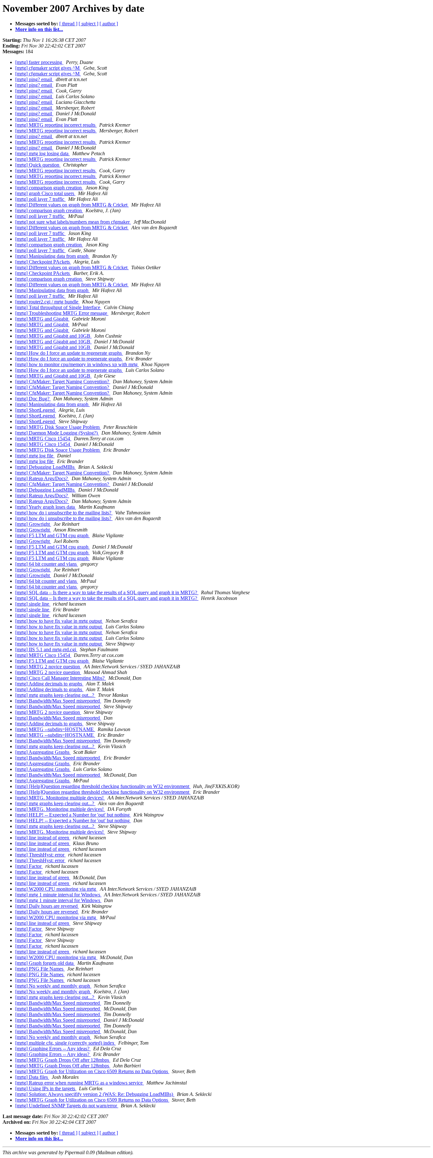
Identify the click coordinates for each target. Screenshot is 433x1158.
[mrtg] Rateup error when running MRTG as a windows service (79, 1082)
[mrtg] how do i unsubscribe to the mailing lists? (64, 512)
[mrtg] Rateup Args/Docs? (42, 478)
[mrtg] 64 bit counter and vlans (46, 564)
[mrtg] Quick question (38, 165)
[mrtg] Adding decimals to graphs (49, 683)
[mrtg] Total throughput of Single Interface (58, 307)
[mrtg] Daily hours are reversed (47, 906)
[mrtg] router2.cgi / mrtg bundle (47, 301)
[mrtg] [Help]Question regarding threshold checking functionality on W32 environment (103, 786)
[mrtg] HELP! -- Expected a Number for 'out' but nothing (73, 815)
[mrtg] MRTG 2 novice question (48, 666)
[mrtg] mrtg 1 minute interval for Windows (58, 894)
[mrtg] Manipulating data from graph (52, 256)
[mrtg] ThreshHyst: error (40, 854)
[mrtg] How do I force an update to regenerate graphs (69, 353)
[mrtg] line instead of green (42, 837)
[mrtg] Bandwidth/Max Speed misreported (58, 700)
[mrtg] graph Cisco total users (45, 193)
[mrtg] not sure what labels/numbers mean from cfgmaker (73, 222)
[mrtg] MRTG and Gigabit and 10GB (53, 336)
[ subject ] (88, 23)
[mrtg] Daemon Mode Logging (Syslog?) (57, 433)
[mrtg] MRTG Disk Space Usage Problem (58, 427)
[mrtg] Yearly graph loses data (45, 507)
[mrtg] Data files (32, 1077)
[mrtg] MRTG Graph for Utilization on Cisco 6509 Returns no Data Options (92, 1071)
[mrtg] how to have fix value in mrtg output (59, 621)
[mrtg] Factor (29, 866)
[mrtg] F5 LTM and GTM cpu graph (52, 535)
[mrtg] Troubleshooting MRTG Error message (61, 313)
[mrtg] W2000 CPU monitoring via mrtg (56, 889)
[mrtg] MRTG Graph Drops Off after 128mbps (62, 1060)
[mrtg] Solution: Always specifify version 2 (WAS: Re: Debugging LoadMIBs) (94, 1094)
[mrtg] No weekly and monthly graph (53, 986)
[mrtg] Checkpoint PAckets (43, 261)
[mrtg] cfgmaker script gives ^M (48, 68)
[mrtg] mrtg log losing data (42, 153)
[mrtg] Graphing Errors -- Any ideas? (53, 1048)
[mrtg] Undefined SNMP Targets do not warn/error (66, 1105)
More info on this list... (39, 29)
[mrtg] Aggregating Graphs (43, 752)
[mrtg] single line (32, 604)
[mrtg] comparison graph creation (49, 187)
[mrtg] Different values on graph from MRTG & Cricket (72, 204)
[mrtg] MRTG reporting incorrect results (56, 125)
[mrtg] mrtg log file (35, 455)
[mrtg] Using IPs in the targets (45, 1088)
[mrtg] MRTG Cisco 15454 (43, 438)
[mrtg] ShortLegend (35, 410)
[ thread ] (68, 23)
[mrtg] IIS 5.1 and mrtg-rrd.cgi (46, 649)
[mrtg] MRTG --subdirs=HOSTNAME (55, 729)
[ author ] (109, 23)
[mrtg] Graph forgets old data (45, 963)
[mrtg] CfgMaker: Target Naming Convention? (62, 381)
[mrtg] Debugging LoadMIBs (45, 467)
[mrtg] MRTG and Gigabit (42, 318)
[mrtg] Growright (33, 524)
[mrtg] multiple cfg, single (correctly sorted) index (65, 1043)
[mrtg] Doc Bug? (33, 398)
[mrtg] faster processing (39, 62)
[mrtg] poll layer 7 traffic (40, 199)
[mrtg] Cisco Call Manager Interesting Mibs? (60, 678)
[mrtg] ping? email (34, 79)
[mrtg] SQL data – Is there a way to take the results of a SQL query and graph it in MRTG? (106, 592)
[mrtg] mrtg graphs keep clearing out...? (55, 695)
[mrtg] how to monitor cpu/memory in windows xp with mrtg (77, 364)
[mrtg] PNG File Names (40, 968)
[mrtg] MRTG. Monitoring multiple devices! (60, 797)
